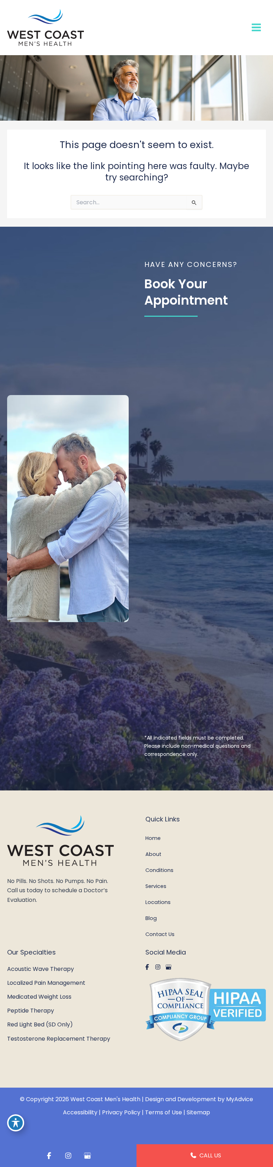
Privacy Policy (121, 1112)
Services (155, 886)
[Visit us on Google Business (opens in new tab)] (168, 967)
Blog (151, 918)
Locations (158, 902)
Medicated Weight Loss (39, 997)
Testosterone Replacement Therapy (58, 1039)
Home (153, 838)
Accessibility (80, 1112)
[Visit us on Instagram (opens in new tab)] (157, 967)
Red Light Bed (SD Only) (40, 1024)
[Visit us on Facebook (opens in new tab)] (147, 967)
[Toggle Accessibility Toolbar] (15, 1122)
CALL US (209, 1155)
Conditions (159, 870)
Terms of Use (163, 1112)
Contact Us (160, 934)
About (153, 854)
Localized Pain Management (46, 983)
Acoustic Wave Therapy (40, 969)
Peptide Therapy (30, 1010)
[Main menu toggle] (256, 27)
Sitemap (198, 1112)
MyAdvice (239, 1099)
